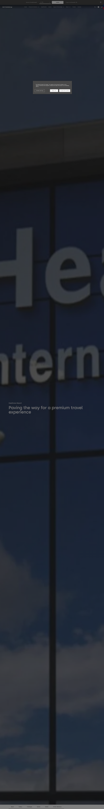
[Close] (70, 82)
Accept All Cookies (64, 90)
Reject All (54, 90)
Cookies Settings (39, 90)
